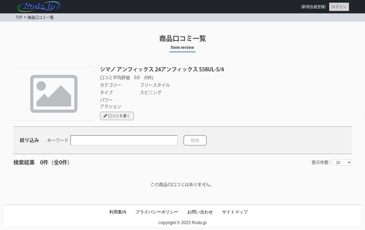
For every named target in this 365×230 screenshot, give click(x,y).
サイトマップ (235, 212)
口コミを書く (118, 116)
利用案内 (117, 212)
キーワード (57, 140)
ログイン (339, 7)
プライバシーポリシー (156, 212)
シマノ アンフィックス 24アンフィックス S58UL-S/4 (162, 69)
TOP (19, 17)
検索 (195, 140)
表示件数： (322, 162)
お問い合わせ (200, 212)
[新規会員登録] (313, 7)
